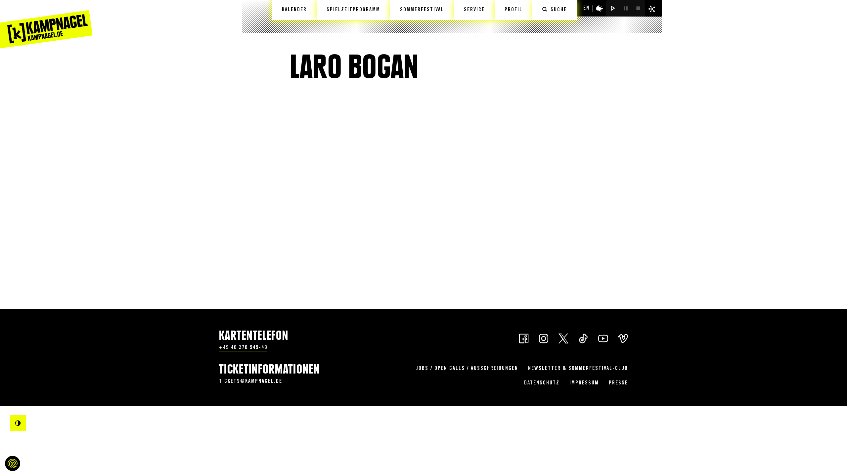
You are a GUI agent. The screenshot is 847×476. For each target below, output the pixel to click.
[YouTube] (603, 338)
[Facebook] (524, 338)
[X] (563, 338)
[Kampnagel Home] (46, 24)
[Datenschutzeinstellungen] (12, 463)
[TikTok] (583, 338)
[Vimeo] (623, 338)
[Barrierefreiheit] (599, 8)
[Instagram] (544, 338)
